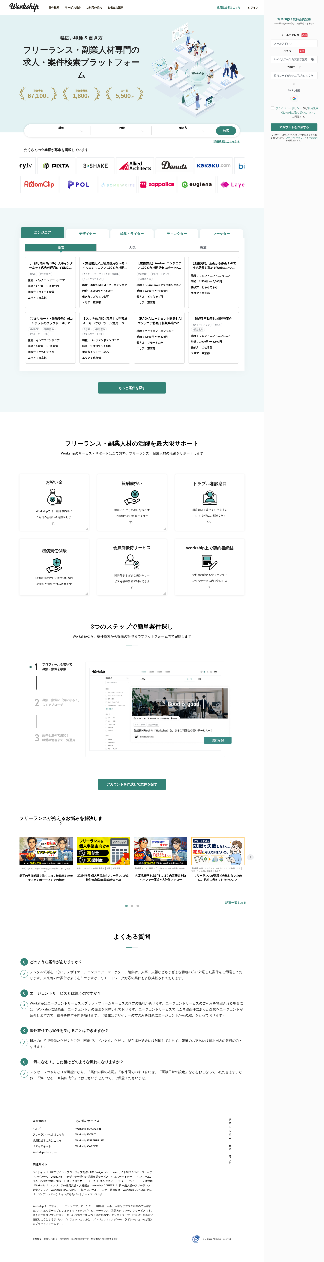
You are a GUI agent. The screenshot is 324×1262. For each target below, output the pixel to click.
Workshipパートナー (45, 1152)
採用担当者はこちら (228, 7)
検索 (226, 130)
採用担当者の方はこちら (47, 1140)
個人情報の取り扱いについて (298, 112)
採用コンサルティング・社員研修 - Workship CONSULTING (116, 1189)
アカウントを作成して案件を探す (132, 784)
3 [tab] (37, 737)
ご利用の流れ (94, 7)
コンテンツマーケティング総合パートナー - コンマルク (70, 1194)
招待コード (294, 67)
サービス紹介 (73, 7)
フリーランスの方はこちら (48, 1134)
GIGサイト (39, 1172)
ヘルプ (36, 1128)
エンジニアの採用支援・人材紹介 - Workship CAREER (82, 1185)
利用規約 (313, 108)
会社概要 (37, 1239)
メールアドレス (290, 35)
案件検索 (54, 7)
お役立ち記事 (115, 7)
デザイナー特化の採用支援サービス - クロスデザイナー (99, 1176)
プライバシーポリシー (289, 108)
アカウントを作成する (294, 127)
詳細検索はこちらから (227, 141)
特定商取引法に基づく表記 (104, 1239)
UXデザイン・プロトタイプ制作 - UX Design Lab (79, 1172)
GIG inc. (208, 1239)
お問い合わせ (50, 1239)
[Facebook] (230, 1162)
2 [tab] (37, 702)
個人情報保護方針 (80, 1239)
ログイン (253, 7)
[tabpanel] (46, 863)
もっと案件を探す (132, 388)
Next (250, 857)
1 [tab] (36, 666)
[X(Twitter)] (230, 1156)
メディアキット (42, 1146)
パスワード (290, 51)
